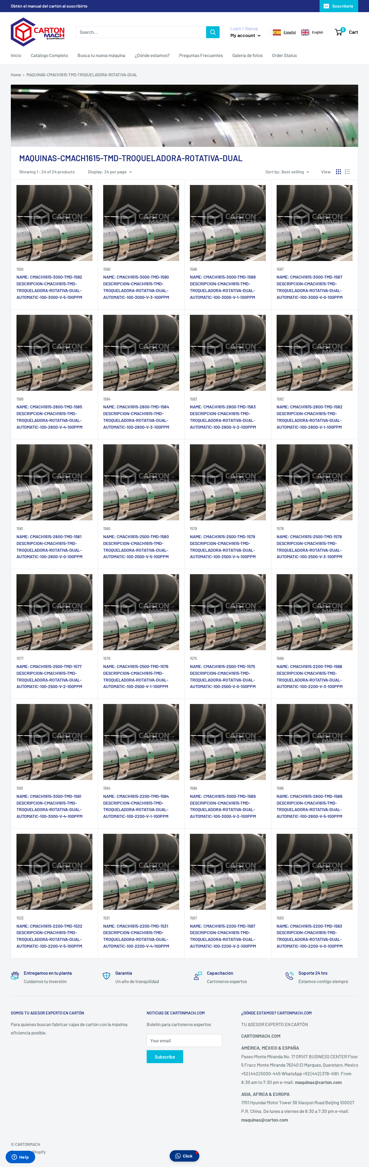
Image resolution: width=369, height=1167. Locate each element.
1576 (106, 658)
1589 (193, 788)
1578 (280, 528)
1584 (106, 399)
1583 (193, 399)
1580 (106, 528)
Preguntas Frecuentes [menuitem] (201, 55)
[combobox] (284, 32)
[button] (184, 1156)
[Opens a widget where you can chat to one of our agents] (20, 1157)
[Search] (213, 32)
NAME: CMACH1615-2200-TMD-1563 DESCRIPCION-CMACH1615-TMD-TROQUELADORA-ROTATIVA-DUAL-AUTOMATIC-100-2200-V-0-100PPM (310, 935)
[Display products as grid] (338, 171)
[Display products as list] (347, 171)
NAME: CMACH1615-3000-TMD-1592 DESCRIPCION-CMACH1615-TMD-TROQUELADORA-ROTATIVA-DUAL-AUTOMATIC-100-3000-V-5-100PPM (49, 286)
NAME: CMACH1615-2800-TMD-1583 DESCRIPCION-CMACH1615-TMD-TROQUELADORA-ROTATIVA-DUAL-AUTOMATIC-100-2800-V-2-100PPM (223, 416)
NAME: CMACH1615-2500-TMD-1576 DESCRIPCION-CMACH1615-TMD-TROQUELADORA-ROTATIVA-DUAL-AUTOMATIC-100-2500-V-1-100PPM (135, 676)
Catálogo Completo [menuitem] (49, 55)
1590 (106, 269)
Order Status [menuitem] (284, 55)
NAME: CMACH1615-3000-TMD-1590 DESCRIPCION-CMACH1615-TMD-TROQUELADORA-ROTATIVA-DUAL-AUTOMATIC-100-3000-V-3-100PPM (136, 286)
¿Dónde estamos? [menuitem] (152, 55)
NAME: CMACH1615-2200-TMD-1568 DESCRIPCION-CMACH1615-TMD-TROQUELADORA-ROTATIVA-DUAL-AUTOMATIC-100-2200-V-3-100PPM (310, 676)
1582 (280, 399)
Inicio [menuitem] (16, 55)
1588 (193, 269)
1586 (280, 788)
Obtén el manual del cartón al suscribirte (49, 5)
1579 (193, 528)
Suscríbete (342, 5)
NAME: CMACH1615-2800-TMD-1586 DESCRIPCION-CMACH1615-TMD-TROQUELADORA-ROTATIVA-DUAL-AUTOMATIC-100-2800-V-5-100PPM (309, 806)
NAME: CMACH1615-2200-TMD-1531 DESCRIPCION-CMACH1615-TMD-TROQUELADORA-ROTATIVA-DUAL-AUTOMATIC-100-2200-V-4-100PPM (136, 935)
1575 (193, 658)
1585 (20, 399)
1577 (20, 658)
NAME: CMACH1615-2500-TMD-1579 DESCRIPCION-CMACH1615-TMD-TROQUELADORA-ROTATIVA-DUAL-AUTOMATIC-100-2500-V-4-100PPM (223, 546)
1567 (193, 918)
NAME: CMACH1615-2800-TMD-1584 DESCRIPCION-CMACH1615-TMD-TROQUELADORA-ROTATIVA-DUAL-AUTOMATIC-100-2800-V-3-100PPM (136, 416)
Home (16, 74)
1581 (19, 528)
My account (243, 35)
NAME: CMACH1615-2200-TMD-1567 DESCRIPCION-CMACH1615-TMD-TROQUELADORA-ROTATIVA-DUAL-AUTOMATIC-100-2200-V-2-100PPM (223, 935)
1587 (280, 269)
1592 (20, 269)
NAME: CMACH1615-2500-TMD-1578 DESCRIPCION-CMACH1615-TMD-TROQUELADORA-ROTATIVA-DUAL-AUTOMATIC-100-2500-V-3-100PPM (309, 546)
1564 (106, 788)
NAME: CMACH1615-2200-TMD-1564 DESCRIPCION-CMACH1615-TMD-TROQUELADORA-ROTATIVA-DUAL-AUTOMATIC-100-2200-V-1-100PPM (136, 806)
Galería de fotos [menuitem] (247, 55)
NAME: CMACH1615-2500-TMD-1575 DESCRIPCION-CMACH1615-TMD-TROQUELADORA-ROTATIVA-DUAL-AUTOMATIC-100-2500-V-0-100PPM (223, 676)
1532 (20, 918)
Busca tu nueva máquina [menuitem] (101, 55)
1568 (280, 658)
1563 (280, 918)
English (317, 32)
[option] (312, 32)
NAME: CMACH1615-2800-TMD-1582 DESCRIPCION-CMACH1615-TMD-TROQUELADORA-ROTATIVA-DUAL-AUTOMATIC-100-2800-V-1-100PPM (310, 416)
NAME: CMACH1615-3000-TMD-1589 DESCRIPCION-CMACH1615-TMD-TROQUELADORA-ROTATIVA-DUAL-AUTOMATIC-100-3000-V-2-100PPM (223, 806)
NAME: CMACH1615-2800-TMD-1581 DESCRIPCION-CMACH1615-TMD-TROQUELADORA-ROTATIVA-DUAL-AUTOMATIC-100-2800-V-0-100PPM (49, 546)
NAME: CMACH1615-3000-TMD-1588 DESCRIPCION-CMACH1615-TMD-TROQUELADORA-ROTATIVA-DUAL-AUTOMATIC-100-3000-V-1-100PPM (223, 286)
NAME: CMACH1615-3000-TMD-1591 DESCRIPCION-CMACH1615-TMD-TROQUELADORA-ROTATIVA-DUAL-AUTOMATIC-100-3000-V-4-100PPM (49, 806)
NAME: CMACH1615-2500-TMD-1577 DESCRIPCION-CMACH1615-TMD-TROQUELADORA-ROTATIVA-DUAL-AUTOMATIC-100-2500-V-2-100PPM (49, 676)
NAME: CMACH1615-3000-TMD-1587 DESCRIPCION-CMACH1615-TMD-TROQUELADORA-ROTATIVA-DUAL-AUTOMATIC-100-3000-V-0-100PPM (310, 286)
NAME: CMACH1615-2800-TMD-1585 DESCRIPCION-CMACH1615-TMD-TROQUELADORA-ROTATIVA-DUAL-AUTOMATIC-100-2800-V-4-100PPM (49, 416)
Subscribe (165, 1056)
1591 (19, 788)
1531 (106, 918)
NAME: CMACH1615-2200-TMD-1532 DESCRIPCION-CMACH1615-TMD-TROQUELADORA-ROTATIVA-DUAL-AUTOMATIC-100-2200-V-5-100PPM (49, 935)
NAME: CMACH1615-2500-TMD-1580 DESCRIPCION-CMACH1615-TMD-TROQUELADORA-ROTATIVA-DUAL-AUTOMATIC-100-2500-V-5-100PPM (136, 546)
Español (290, 32)
